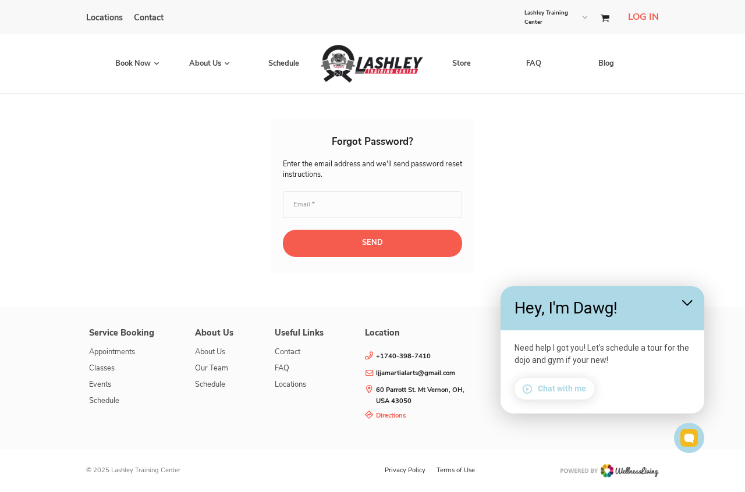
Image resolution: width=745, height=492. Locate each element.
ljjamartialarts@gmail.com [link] (415, 373)
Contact (149, 17)
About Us (210, 352)
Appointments (112, 352)
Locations (104, 17)
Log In (643, 17)
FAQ (533, 64)
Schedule (283, 64)
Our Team (211, 368)
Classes (102, 368)
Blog (606, 64)
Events (100, 384)
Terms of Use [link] (456, 470)
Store (461, 64)
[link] (427, 396)
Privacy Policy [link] (405, 470)
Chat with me (562, 388)
